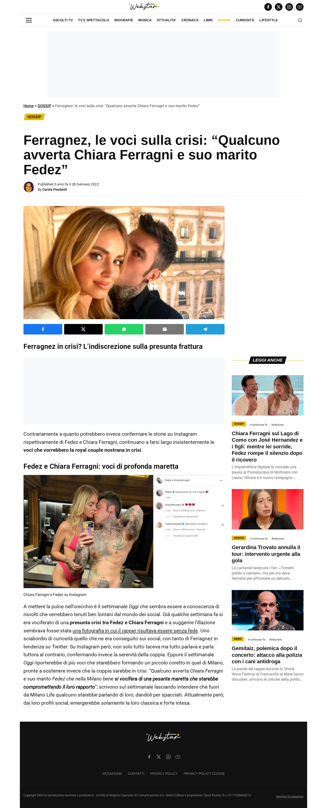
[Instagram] (289, 7)
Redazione (112, 773)
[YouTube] (300, 7)
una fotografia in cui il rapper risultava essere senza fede (135, 631)
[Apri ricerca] (300, 20)
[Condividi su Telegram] (205, 329)
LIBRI (208, 20)
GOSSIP (224, 20)
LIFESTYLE (268, 20)
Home (28, 106)
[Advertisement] (163, 64)
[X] (278, 7)
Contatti (136, 773)
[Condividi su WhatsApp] (124, 329)
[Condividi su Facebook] (42, 329)
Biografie (123, 20)
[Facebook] (268, 7)
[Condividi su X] (83, 329)
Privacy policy (164, 773)
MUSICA (145, 20)
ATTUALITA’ (166, 20)
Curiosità (245, 20)
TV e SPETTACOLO (93, 20)
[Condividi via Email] (164, 329)
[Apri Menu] (28, 20)
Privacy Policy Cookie (204, 773)
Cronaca (189, 20)
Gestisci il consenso (290, 796)
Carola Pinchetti (54, 189)
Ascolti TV (63, 20)
